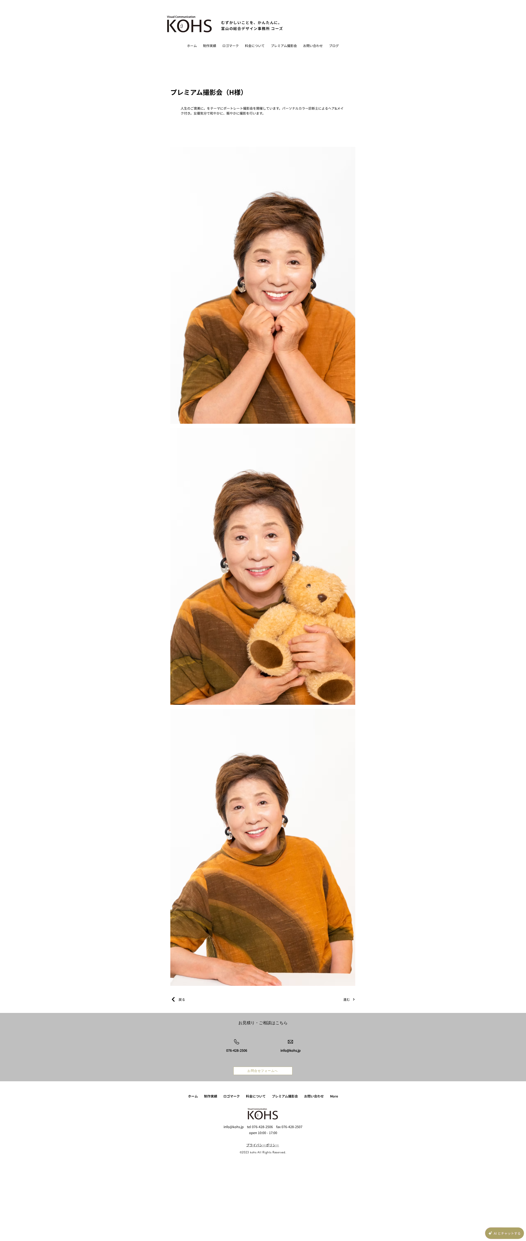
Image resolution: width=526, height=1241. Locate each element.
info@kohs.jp (234, 1126)
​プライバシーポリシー (262, 1144)
